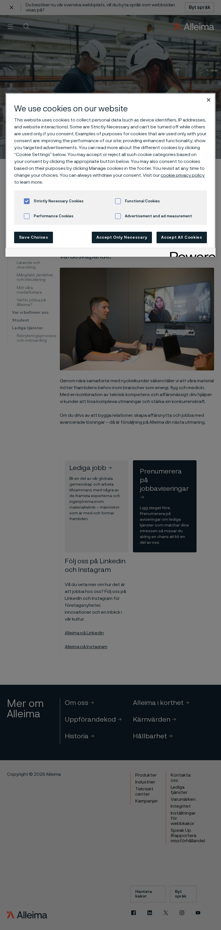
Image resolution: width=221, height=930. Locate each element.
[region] (110, 175)
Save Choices (33, 237)
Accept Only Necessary (121, 237)
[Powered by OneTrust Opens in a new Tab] (191, 253)
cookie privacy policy (183, 175)
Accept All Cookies (181, 237)
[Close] (208, 100)
